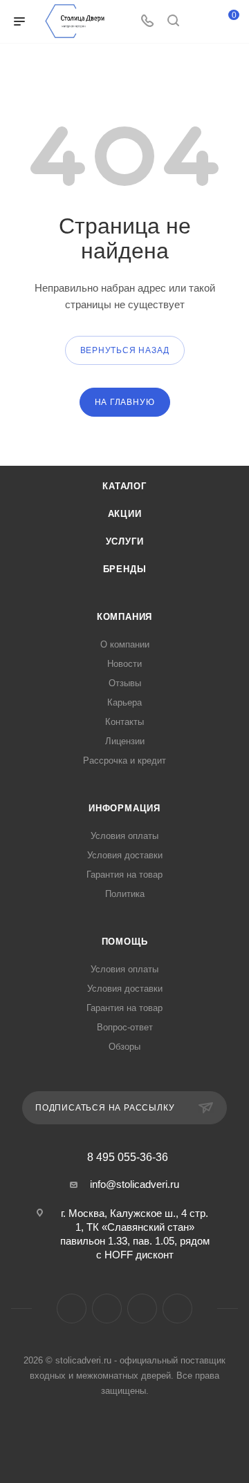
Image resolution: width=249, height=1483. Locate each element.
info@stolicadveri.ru (134, 1184)
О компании (124, 644)
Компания (124, 617)
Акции (125, 514)
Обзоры (124, 1046)
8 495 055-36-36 (127, 1157)
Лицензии (125, 741)
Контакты (124, 722)
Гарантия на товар (124, 874)
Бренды (125, 569)
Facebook (71, 1308)
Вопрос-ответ (125, 1027)
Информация (124, 808)
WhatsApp (177, 1308)
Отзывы (125, 683)
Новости (124, 664)
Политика (125, 894)
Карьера (124, 702)
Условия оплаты (124, 836)
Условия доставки (125, 855)
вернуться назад (124, 350)
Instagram (107, 1308)
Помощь (125, 941)
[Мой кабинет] (199, 22)
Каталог (124, 486)
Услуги (125, 541)
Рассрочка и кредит (124, 760)
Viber (142, 1308)
